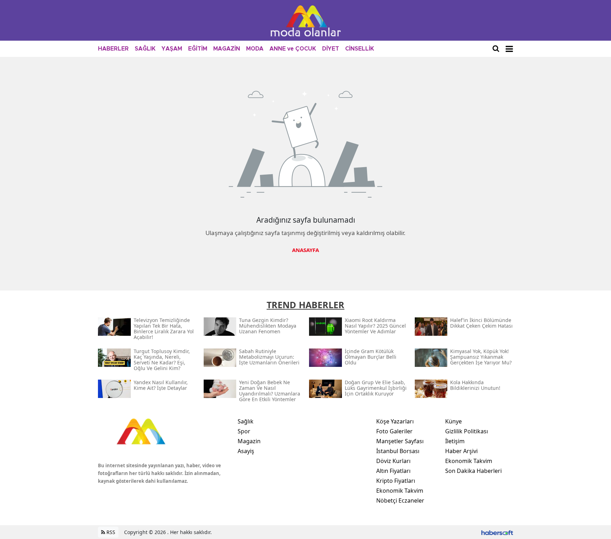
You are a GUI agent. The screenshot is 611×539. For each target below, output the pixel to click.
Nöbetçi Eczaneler (400, 500)
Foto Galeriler (394, 431)
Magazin (249, 441)
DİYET (330, 49)
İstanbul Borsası (397, 451)
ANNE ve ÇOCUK (292, 49)
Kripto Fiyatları (395, 481)
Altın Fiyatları (393, 471)
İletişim (455, 441)
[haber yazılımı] (497, 532)
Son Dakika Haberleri (473, 471)
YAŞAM (172, 49)
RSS (110, 532)
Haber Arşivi (461, 451)
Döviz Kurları (393, 461)
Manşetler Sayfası (400, 441)
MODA (254, 49)
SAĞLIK (145, 49)
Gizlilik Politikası (466, 431)
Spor (244, 431)
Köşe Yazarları (395, 421)
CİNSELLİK (359, 49)
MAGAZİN (226, 49)
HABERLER (113, 49)
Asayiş (246, 451)
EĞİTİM (197, 49)
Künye (453, 421)
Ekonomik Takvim (399, 490)
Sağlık (246, 421)
